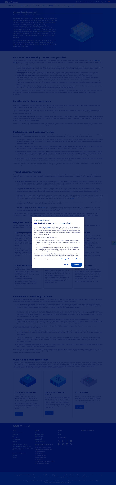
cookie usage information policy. (69, 259)
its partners (46, 227)
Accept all (76, 264)
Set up (66, 264)
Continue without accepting (42, 220)
